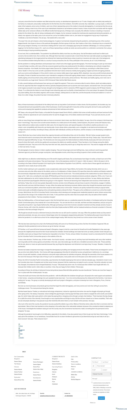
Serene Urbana (18, 361)
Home (50, 2)
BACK (24, 352)
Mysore (54, 379)
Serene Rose (36, 367)
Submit (101, 398)
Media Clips (74, 374)
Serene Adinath (18, 369)
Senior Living (76, 2)
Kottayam (54, 377)
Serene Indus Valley (38, 369)
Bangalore (54, 369)
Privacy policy (74, 361)
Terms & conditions (76, 364)
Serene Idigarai (37, 364)
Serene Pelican (37, 375)
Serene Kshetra (18, 374)
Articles (73, 377)
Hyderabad (55, 384)
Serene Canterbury (57, 364)
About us (73, 366)
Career (72, 369)
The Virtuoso (17, 364)
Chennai (54, 372)
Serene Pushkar (18, 372)
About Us (84, 2)
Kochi (53, 374)
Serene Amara (55, 361)
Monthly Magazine (75, 379)
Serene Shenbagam (38, 362)
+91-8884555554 (107, 3)
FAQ (72, 359)
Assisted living (68, 2)
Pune (53, 381)
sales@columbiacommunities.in (47, 395)
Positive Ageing (58, 2)
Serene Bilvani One (19, 380)
